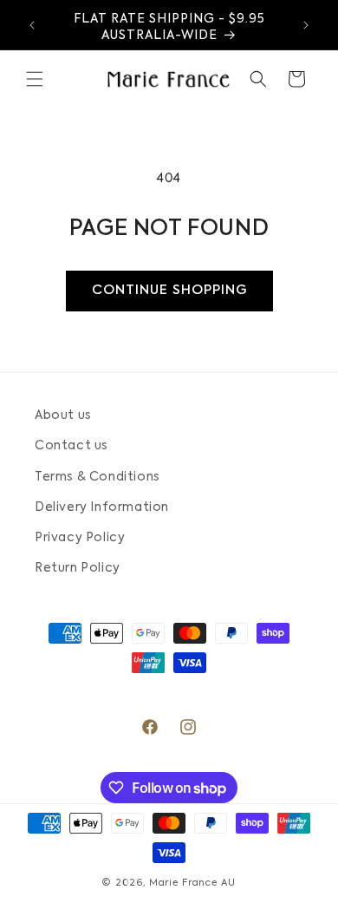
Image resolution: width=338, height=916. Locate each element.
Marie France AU (192, 883)
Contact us (71, 446)
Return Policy (77, 568)
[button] (35, 79)
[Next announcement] (306, 25)
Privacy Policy (80, 538)
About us (63, 415)
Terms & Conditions (97, 477)
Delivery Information (102, 507)
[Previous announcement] (32, 25)
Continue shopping (169, 290)
